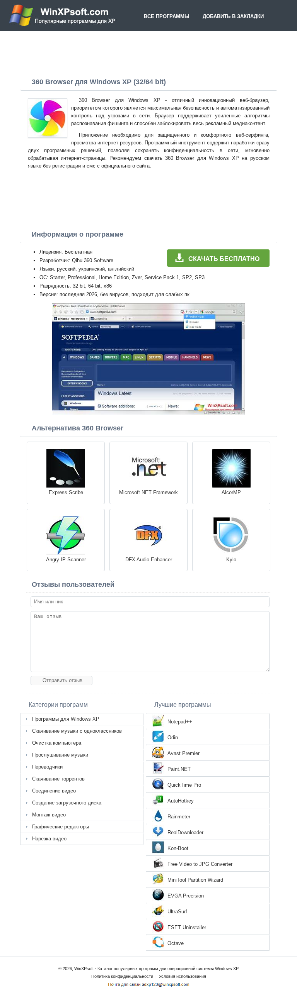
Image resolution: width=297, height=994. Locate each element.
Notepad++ (179, 722)
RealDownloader (185, 832)
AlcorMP (231, 492)
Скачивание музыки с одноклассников (77, 731)
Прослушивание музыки (60, 755)
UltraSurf (177, 911)
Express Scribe (66, 492)
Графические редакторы (60, 827)
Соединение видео (54, 791)
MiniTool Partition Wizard (195, 880)
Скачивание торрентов (58, 779)
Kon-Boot (177, 848)
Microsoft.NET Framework (148, 492)
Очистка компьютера (56, 743)
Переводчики (47, 767)
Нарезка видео (49, 839)
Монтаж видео (49, 815)
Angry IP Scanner (66, 559)
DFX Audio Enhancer (148, 559)
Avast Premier (183, 753)
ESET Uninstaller (186, 927)
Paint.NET (179, 769)
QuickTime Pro (184, 785)
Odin (172, 737)
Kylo (231, 559)
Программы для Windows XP (65, 719)
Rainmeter (178, 817)
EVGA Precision (185, 896)
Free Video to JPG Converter (199, 864)
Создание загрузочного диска (66, 803)
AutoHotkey (180, 801)
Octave (175, 943)
